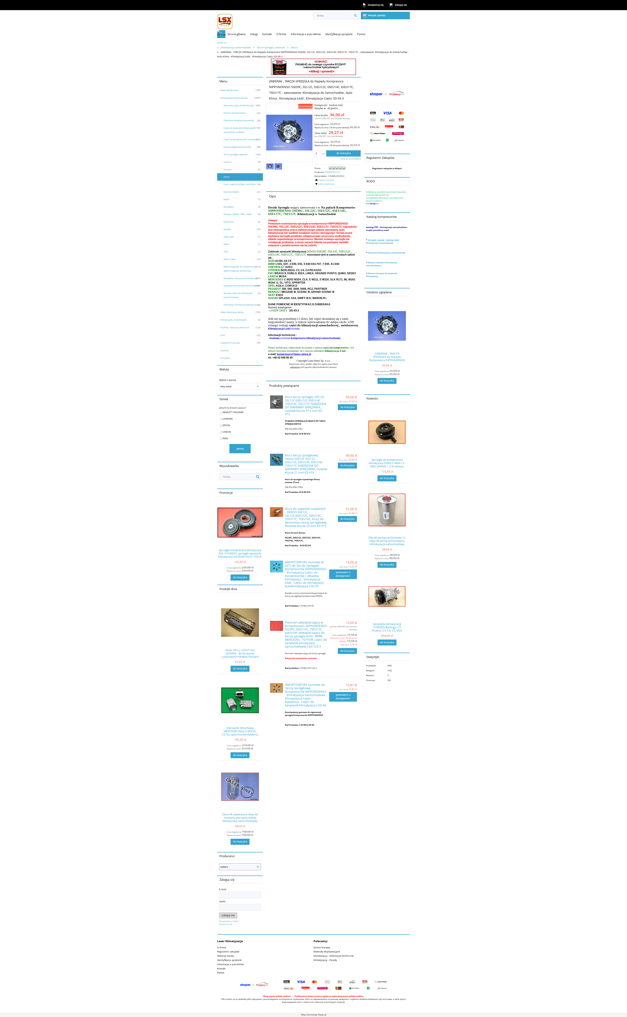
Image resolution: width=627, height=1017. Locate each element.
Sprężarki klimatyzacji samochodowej (242, 285)
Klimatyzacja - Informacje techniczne (334, 955)
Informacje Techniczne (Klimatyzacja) (241, 304)
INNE (225, 438)
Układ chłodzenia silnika (231, 312)
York (226, 251)
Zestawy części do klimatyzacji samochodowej (238, 295)
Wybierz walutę (227, 380)
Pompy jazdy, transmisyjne (233, 319)
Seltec (226, 244)
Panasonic (228, 221)
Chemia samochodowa (235, 112)
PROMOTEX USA (332, 172)
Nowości (224, 350)
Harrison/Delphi (231, 191)
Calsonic (228, 161)
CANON (227, 431)
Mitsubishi (229, 206)
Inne (222, 335)
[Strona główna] (225, 20)
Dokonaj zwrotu (225, 955)
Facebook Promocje (230, 342)
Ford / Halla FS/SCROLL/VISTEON (240, 184)
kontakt (284, 328)
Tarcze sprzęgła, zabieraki (236, 154)
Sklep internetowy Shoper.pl (313, 1014)
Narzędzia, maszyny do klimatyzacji (241, 278)
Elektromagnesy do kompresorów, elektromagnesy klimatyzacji (240, 268)
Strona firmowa (322, 947)
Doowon (228, 169)
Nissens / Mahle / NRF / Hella (237, 214)
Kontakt (221, 968)
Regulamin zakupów (228, 951)
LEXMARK (228, 418)
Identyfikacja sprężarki (229, 960)
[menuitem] (236, 34)
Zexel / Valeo (230, 259)
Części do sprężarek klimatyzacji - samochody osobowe (239, 129)
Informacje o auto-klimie (230, 964)
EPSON (226, 425)
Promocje (225, 358)
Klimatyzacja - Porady (325, 960)
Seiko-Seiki (229, 236)
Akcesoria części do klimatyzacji (239, 105)
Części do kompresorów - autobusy (241, 139)
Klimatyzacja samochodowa (233, 97)
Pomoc (220, 972)
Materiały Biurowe (229, 90)
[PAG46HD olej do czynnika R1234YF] (313, 66)
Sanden (227, 229)
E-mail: (223, 889)
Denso (227, 176)
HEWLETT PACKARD (233, 412)
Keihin (227, 199)
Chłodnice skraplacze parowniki (239, 120)
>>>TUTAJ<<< (372, 203)
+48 (274, 357)
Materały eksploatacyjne (327, 951)
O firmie (221, 947)
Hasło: (222, 901)
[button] (324, 180)
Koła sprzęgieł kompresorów (237, 146)
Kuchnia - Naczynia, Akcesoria (234, 327)
